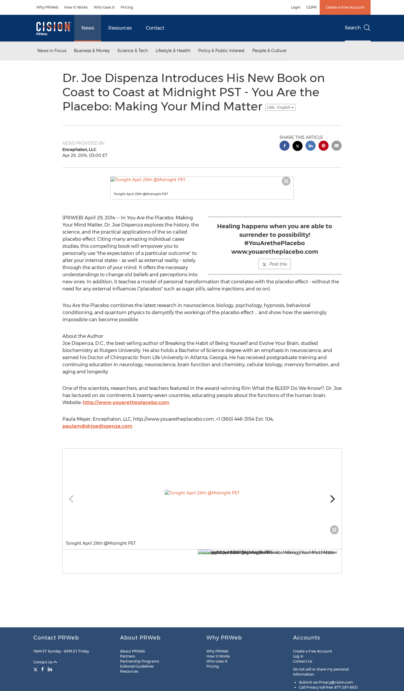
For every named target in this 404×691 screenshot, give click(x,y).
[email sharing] (337, 146)
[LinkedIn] (50, 669)
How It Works (76, 7)
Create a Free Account (345, 7)
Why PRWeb (47, 7)
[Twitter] (36, 669)
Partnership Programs (139, 661)
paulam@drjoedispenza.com (97, 426)
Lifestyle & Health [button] (173, 50)
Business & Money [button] (92, 50)
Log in (298, 656)
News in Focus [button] (51, 50)
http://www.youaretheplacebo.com (126, 402)
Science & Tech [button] (132, 50)
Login (295, 7)
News (87, 28)
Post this (278, 264)
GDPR (311, 7)
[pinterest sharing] (324, 146)
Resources (120, 28)
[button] (202, 180)
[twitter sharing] (298, 146)
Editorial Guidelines (137, 666)
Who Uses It (104, 7)
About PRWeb (132, 651)
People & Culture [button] (269, 50)
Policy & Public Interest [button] (221, 50)
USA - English (279, 107)
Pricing (127, 7)
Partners (127, 656)
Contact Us (43, 662)
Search (353, 27)
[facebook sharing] (284, 146)
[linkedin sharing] (311, 146)
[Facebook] (42, 669)
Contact (155, 28)
